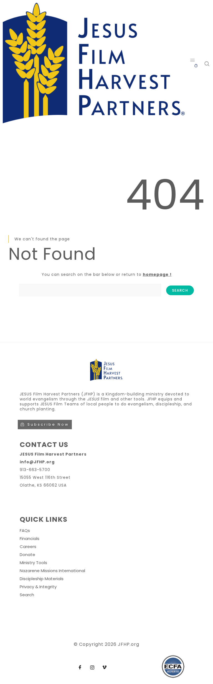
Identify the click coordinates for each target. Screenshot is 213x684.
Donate (27, 554)
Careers (28, 546)
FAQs (25, 530)
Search (27, 595)
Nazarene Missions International (52, 571)
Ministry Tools (33, 562)
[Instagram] (92, 668)
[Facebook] (80, 668)
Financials (29, 538)
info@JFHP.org (37, 462)
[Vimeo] (104, 668)
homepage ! (157, 274)
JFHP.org (128, 644)
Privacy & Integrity (38, 587)
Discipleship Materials (42, 579)
